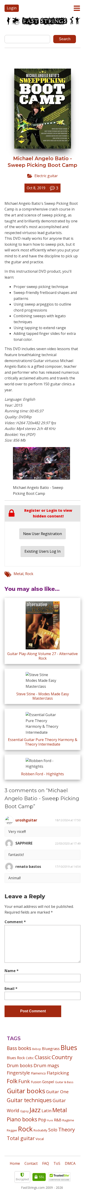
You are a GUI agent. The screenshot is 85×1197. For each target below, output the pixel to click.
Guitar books (26, 1090)
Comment (15, 921)
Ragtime (68, 1120)
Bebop (36, 1049)
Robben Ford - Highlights (42, 773)
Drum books (20, 1065)
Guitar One (57, 1092)
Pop (42, 1120)
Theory (66, 1129)
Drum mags (46, 1065)
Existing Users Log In (42, 551)
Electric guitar (46, 175)
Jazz (35, 1109)
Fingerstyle (18, 1073)
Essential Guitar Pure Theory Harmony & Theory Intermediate (42, 741)
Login (12, 8)
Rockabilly (40, 1130)
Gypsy (24, 1111)
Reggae (12, 1130)
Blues (69, 1047)
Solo (52, 1130)
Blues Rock (16, 1057)
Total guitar (21, 1138)
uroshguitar (26, 820)
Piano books (22, 1119)
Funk (24, 1081)
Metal (18, 573)
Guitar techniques (29, 1100)
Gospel (48, 1081)
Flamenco (38, 1073)
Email (11, 988)
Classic (43, 1057)
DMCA (70, 1163)
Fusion (36, 1082)
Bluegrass (51, 1048)
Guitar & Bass (64, 1082)
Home (15, 1163)
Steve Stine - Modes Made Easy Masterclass (42, 696)
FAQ (45, 1163)
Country (62, 1057)
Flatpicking (58, 1073)
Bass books (19, 1048)
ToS (56, 1163)
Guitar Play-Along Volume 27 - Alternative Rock (42, 656)
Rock (29, 573)
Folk (12, 1081)
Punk (50, 1120)
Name (12, 970)
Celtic (30, 1058)
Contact (31, 1163)
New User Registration (42, 533)
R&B (57, 1119)
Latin (46, 1110)
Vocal (40, 1138)
